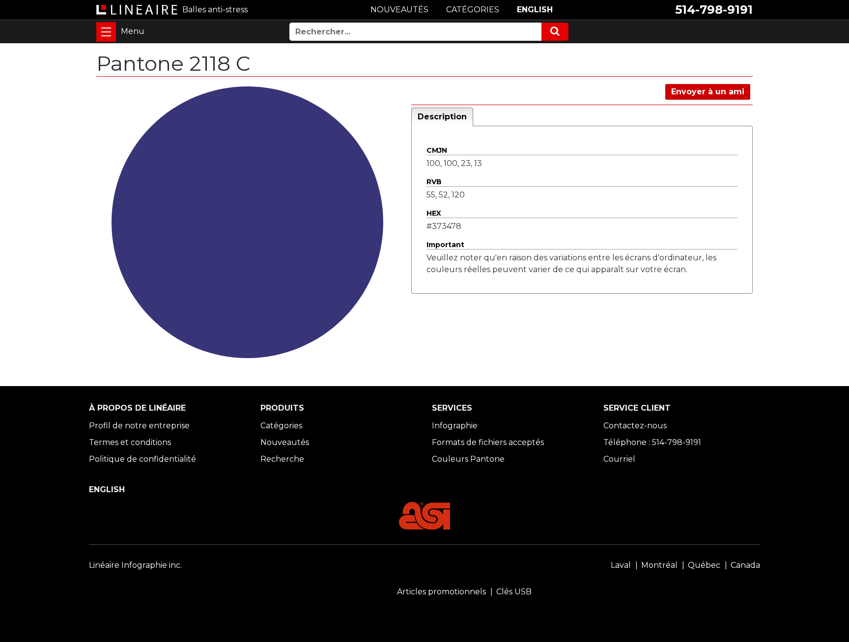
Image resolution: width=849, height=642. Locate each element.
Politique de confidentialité (142, 459)
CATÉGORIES (472, 9)
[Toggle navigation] (106, 32)
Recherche (282, 459)
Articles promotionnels (441, 591)
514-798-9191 (714, 9)
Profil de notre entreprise (139, 425)
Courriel (619, 459)
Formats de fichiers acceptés (488, 442)
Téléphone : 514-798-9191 (652, 442)
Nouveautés (284, 442)
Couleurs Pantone (468, 459)
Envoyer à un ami (707, 91)
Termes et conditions (130, 442)
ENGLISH (535, 9)
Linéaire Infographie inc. (135, 565)
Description (442, 116)
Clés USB (514, 591)
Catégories (281, 425)
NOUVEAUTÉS (399, 9)
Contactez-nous (635, 425)
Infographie (455, 425)
